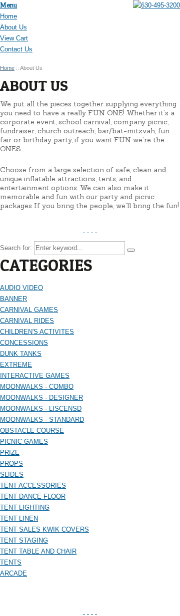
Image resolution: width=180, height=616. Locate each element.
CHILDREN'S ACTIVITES (37, 331)
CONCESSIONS (24, 342)
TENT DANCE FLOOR (33, 496)
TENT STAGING (24, 540)
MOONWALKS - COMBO (37, 386)
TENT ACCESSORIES (33, 485)
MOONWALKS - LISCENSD (41, 408)
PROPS (11, 463)
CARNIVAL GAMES (29, 309)
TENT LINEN (19, 518)
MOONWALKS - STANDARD (42, 419)
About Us (13, 27)
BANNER (13, 299)
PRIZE (10, 452)
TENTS (11, 562)
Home (8, 16)
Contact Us (16, 49)
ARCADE (13, 573)
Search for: (16, 248)
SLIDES (12, 474)
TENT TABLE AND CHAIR (38, 551)
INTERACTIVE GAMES (35, 375)
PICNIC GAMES (24, 441)
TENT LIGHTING (25, 507)
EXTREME (16, 364)
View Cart (14, 38)
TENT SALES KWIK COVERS (44, 529)
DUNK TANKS (21, 353)
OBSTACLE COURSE (32, 430)
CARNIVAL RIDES (27, 320)
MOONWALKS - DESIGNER (41, 397)
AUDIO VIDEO (21, 288)
